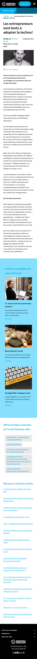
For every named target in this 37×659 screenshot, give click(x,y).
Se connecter (24, 4)
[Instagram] (19, 653)
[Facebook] (15, 653)
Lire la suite (8, 318)
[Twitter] (13, 653)
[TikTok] (21, 653)
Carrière (6, 16)
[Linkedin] (17, 653)
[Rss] (24, 653)
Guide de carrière (8, 10)
